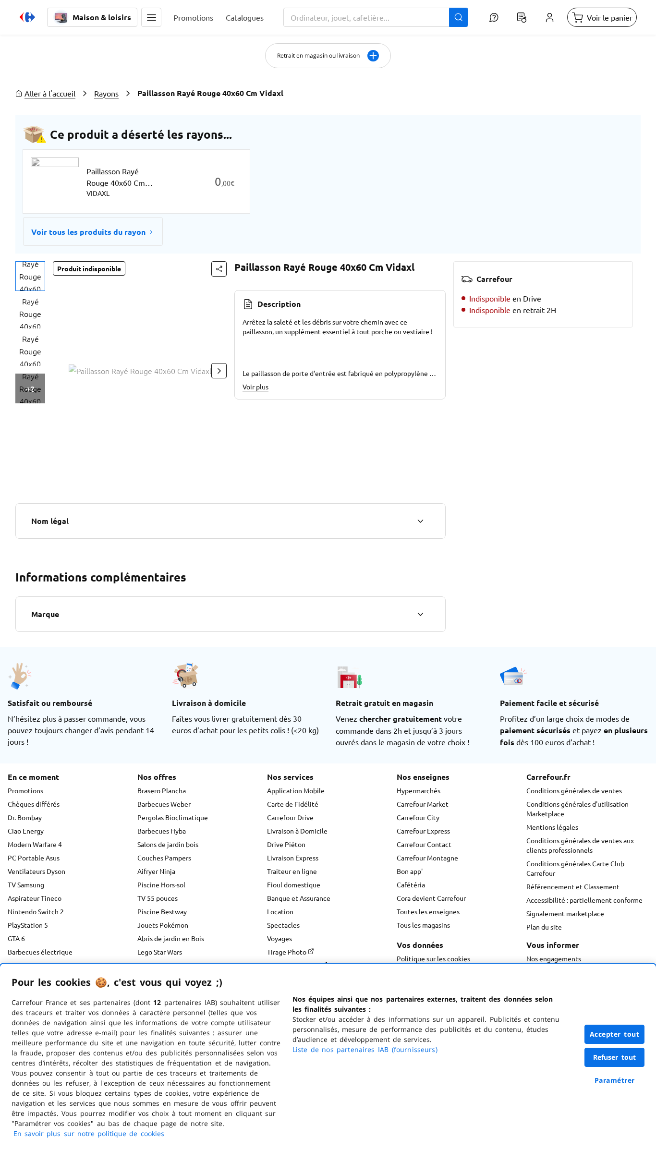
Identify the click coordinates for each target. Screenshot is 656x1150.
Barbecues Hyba (161, 830)
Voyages (279, 938)
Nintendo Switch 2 (36, 911)
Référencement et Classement (573, 886)
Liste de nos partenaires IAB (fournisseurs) (364, 1049)
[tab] (30, 276)
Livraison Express (292, 857)
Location (280, 911)
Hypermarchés (418, 790)
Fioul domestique (293, 884)
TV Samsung (26, 884)
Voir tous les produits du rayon (88, 232)
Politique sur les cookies (433, 958)
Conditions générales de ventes (574, 790)
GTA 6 (16, 938)
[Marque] (420, 614)
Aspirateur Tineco (34, 898)
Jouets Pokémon (162, 924)
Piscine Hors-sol (161, 884)
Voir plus (255, 386)
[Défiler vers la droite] (219, 370)
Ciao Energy (26, 830)
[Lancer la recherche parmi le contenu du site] (458, 17)
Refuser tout (614, 1057)
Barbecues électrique (40, 951)
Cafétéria (411, 884)
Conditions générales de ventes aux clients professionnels (580, 845)
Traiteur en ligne (292, 871)
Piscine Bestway (162, 911)
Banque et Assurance (298, 898)
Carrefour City (418, 817)
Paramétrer (615, 1080)
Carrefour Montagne (427, 857)
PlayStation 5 (28, 924)
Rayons (106, 93)
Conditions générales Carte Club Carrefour (575, 868)
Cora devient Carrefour (431, 898)
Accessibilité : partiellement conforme (584, 900)
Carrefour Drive (290, 817)
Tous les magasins (423, 924)
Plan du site (544, 926)
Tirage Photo (287, 951)
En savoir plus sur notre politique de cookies (88, 1133)
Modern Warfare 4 (35, 844)
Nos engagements (553, 958)
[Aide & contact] (494, 17)
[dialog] (328, 1057)
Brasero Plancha (161, 790)
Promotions (25, 790)
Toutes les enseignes (428, 911)
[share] (219, 269)
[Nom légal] (420, 521)
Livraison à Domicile (297, 830)
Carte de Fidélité (292, 803)
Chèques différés (34, 803)
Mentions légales (552, 827)
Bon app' (410, 871)
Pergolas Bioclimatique (172, 817)
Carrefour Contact (424, 844)
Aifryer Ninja (156, 871)
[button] (151, 17)
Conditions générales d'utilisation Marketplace (577, 808)
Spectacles (283, 924)
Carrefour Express (423, 830)
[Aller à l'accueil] (27, 17)
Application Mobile (296, 790)
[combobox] (375, 17)
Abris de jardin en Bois (170, 938)
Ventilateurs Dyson (36, 871)
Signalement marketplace (565, 913)
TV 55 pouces (157, 898)
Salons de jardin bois (167, 844)
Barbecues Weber (164, 803)
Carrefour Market (423, 803)
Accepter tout (615, 1034)
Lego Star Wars (159, 951)
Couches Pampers (164, 857)
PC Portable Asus (34, 857)
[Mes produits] (521, 17)
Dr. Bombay (25, 817)
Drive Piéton (286, 844)
